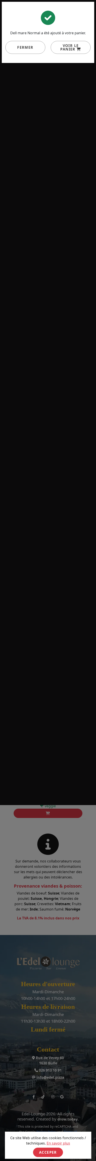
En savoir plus (58, 1143)
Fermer (25, 47)
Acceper (48, 1152)
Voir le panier (69, 47)
